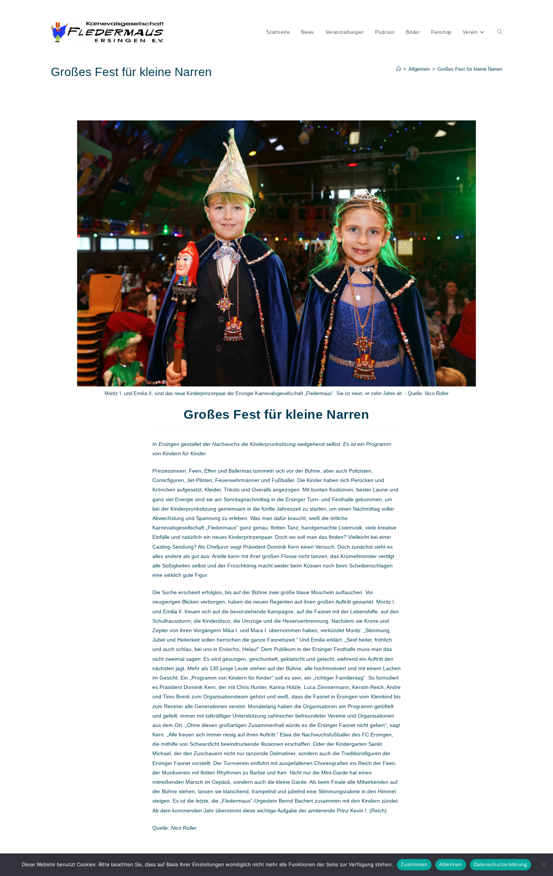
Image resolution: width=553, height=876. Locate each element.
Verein (202, 10)
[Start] (398, 69)
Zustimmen (414, 864)
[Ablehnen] (543, 864)
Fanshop (181, 10)
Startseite (60, 10)
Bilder (160, 10)
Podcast (140, 10)
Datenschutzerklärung (500, 864)
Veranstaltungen (109, 10)
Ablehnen (450, 864)
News (81, 10)
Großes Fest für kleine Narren (470, 69)
